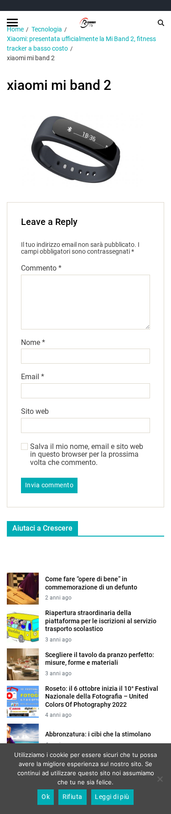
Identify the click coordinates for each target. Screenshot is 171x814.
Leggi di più (112, 796)
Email (32, 377)
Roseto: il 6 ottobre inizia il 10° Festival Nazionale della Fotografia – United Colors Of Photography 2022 (101, 696)
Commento (41, 268)
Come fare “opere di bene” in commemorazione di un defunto (91, 583)
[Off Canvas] (12, 22)
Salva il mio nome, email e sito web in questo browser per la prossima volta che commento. (86, 455)
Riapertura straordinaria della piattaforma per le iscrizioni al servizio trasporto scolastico (100, 620)
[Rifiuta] (159, 778)
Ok (45, 796)
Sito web (35, 411)
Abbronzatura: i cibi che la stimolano (98, 734)
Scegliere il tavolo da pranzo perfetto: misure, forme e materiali (99, 659)
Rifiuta (72, 796)
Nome (33, 343)
